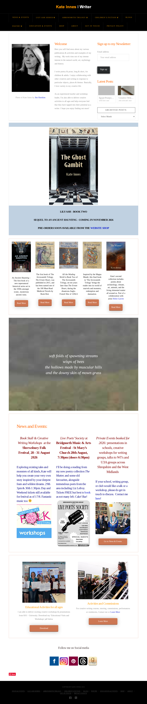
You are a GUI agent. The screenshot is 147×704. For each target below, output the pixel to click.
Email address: (103, 52)
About (130, 691)
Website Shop (99, 228)
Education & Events (109, 691)
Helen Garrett (118, 299)
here (97, 498)
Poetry (94, 691)
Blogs (85, 691)
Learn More (115, 612)
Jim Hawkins (40, 97)
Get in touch (65, 693)
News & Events (18, 691)
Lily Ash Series (33, 691)
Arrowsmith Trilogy (52, 691)
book (87, 492)
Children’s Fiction (72, 691)
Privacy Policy (80, 693)
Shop (122, 691)
